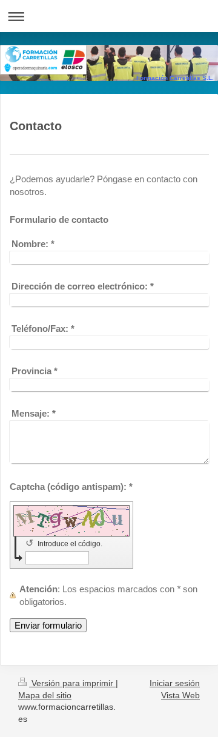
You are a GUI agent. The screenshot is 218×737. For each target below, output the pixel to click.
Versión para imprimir (72, 683)
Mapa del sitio (44, 695)
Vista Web (180, 695)
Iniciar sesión (175, 683)
